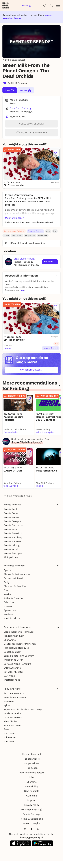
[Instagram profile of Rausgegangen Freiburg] (25, 828)
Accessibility (31, 786)
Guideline (31, 795)
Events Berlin (11, 509)
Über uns (32, 781)
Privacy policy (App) (31, 809)
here (22, 290)
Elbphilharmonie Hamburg (18, 631)
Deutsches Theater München (20, 643)
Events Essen (11, 529)
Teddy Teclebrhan (13, 713)
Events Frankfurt (13, 533)
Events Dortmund (13, 525)
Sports (7, 570)
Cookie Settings (31, 814)
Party (6, 582)
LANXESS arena (12, 667)
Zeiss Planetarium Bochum (19, 655)
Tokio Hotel (10, 737)
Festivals (8, 614)
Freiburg (8, 496)
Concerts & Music (35, 231)
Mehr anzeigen (13, 217)
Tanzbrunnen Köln (14, 635)
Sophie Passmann (14, 693)
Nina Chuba (10, 721)
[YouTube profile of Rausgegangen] (37, 828)
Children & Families (15, 586)
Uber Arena (10, 639)
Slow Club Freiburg (20, 108)
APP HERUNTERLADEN (38, 370)
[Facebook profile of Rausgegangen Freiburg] (31, 828)
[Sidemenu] (58, 5)
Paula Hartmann (13, 725)
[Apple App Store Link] (20, 843)
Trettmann (9, 733)
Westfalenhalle (12, 679)
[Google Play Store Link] (42, 843)
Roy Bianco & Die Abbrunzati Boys (23, 709)
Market (8, 594)
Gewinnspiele (31, 790)
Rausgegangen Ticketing (14, 231)
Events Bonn (11, 513)
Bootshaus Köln (12, 651)
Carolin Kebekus (13, 717)
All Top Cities (11, 557)
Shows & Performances (17, 574)
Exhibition (9, 602)
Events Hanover (12, 541)
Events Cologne (12, 521)
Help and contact (31, 754)
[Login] (51, 5)
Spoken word (11, 610)
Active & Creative (13, 598)
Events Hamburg (13, 537)
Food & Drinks (12, 618)
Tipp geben (32, 767)
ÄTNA (6, 729)
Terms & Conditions (31, 818)
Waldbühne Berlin (13, 659)
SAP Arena (9, 675)
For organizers (32, 758)
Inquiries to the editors (31, 772)
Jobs (31, 777)
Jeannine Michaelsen (15, 697)
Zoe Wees (9, 701)
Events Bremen (12, 517)
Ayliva (7, 705)
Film (6, 590)
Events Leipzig (12, 545)
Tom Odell (9, 741)
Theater (8, 606)
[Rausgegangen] (5, 5)
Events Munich (12, 549)
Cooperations (31, 763)
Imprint (31, 800)
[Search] (45, 5)
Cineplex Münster (13, 671)
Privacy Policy (31, 804)
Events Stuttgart (13, 553)
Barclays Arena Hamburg (17, 663)
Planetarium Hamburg (16, 647)
